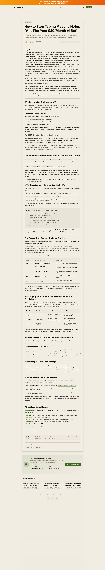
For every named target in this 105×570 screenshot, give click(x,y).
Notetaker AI (51, 356)
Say (49, 329)
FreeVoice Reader (29, 410)
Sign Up (89, 7)
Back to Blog (26, 15)
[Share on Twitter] (48, 498)
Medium (40, 393)
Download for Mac (74, 464)
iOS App (28, 419)
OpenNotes (43, 329)
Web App (28, 424)
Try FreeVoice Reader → (31, 430)
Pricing (59, 7)
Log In (83, 7)
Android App (29, 421)
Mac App (73, 7)
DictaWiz (66, 7)
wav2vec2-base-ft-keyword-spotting (48, 195)
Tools (52, 7)
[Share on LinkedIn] (52, 498)
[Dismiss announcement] (103, 2)
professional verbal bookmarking (67, 385)
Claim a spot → (61, 3)
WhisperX (32, 174)
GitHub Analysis (69, 392)
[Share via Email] (56, 498)
